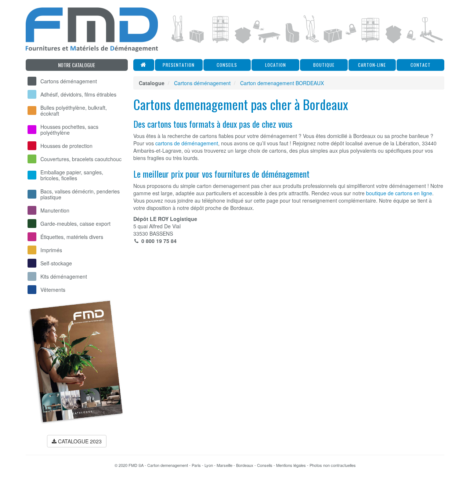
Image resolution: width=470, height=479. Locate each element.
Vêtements (52, 289)
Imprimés (51, 250)
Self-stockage (56, 263)
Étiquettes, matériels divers (71, 236)
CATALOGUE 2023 (79, 441)
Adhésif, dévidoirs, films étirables (78, 94)
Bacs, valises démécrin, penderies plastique (80, 194)
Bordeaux (244, 465)
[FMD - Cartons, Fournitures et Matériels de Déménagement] (92, 29)
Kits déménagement (63, 276)
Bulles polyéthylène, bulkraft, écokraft (73, 110)
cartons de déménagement (186, 143)
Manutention (54, 210)
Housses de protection (66, 145)
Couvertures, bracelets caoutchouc (81, 159)
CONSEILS (227, 65)
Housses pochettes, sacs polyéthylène (69, 129)
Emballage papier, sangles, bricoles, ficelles (71, 175)
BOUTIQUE (324, 65)
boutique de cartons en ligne (399, 193)
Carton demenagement (167, 465)
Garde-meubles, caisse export (75, 223)
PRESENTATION (179, 65)
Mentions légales (291, 465)
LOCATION (275, 65)
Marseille (224, 465)
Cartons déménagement (68, 81)
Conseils (264, 465)
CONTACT (421, 65)
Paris (196, 465)
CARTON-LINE (372, 65)
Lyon (209, 465)
